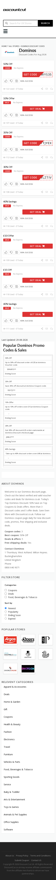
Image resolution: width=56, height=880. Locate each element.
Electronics (9, 739)
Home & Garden (12, 701)
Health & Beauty (12, 724)
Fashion (8, 731)
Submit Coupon (22, 860)
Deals (6, 694)
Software (8, 829)
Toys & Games (11, 806)
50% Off (7, 63)
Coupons (8, 716)
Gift (5, 709)
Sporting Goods (11, 776)
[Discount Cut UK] (14, 9)
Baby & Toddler (12, 791)
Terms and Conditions (40, 855)
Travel (7, 746)
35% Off (7, 132)
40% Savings (10, 201)
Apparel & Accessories (15, 686)
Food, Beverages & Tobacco (18, 769)
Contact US (36, 860)
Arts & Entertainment (14, 799)
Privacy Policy (22, 855)
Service (7, 784)
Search (45, 23)
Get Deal (36, 108)
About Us (9, 855)
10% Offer (9, 98)
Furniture (8, 754)
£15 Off (7, 269)
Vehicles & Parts (12, 761)
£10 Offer (8, 235)
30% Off (7, 166)
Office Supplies (11, 822)
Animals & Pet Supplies (15, 814)
